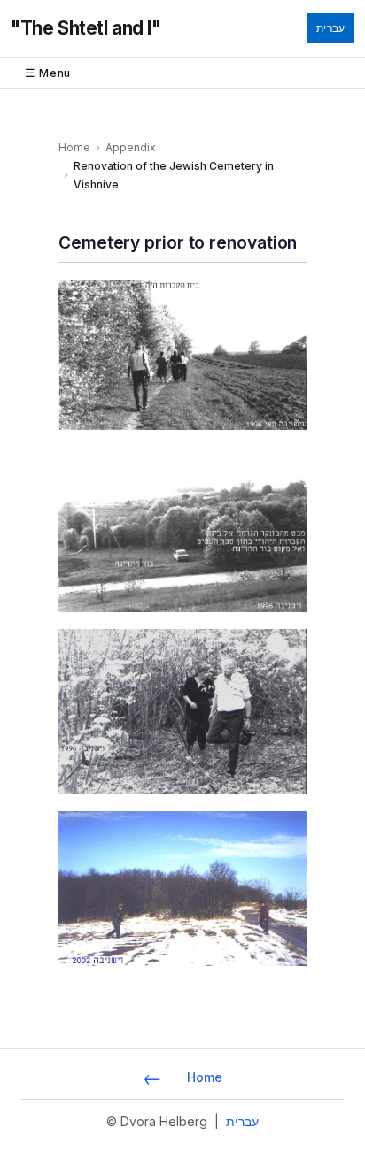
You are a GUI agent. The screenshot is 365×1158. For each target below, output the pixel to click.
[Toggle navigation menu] (182, 73)
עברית (330, 28)
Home (74, 147)
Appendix (130, 147)
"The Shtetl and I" (86, 28)
